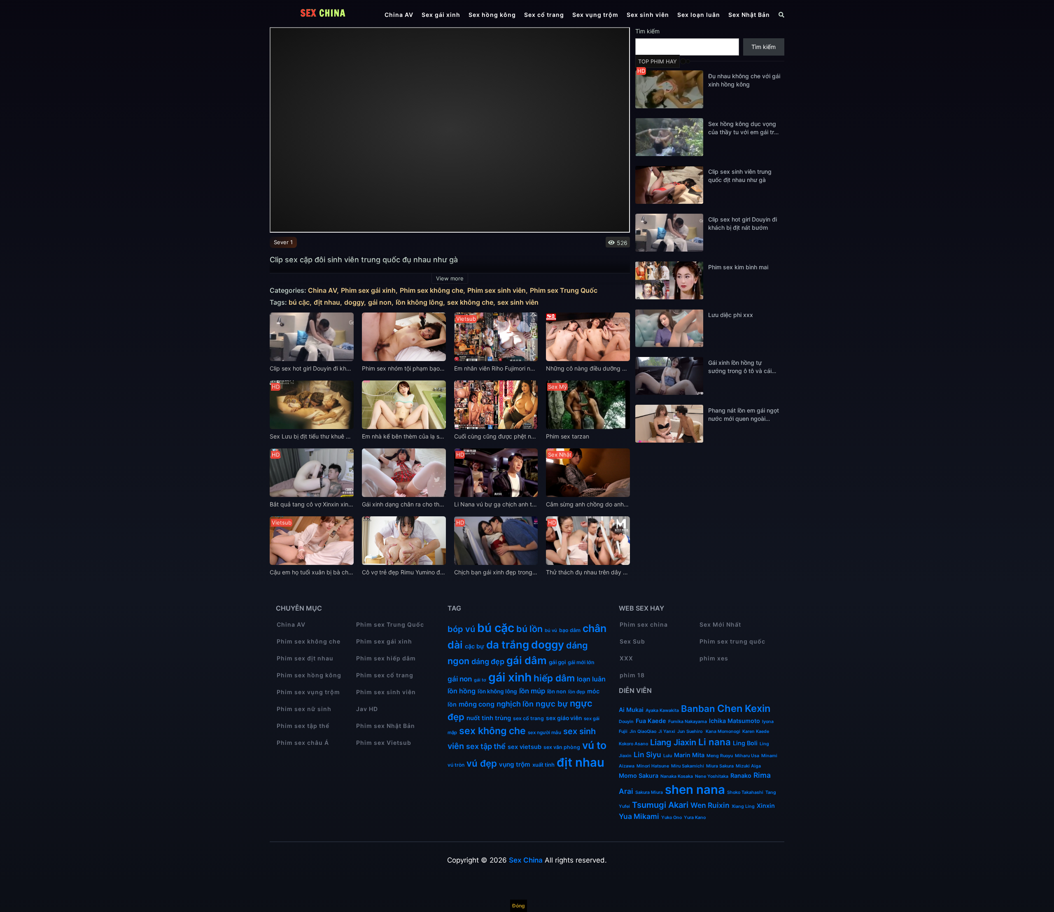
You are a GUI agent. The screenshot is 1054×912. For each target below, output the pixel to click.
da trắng (507, 644)
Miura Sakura (720, 766)
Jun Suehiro (690, 731)
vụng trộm (514, 764)
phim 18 (632, 675)
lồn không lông (419, 302)
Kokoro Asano (633, 743)
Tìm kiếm (647, 31)
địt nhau (327, 302)
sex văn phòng (561, 747)
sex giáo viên (564, 718)
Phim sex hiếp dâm (386, 658)
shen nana (695, 789)
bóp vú (461, 629)
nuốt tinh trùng (488, 718)
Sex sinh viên (648, 14)
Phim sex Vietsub (383, 742)
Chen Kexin (743, 708)
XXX (626, 658)
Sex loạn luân (698, 14)
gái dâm (526, 660)
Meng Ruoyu (720, 755)
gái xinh (510, 677)
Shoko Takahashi (745, 792)
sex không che (470, 302)
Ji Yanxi (666, 731)
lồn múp (532, 691)
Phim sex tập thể (303, 725)
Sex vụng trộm (595, 14)
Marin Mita (689, 754)
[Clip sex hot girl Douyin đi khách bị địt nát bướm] (669, 233)
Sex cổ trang (544, 14)
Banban (698, 708)
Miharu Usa (747, 755)
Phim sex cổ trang (384, 675)
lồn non (556, 691)
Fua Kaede (651, 720)
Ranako (740, 775)
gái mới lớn (581, 662)
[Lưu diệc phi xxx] (669, 328)
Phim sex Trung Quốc (563, 290)
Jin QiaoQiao (643, 731)
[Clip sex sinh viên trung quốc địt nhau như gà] (669, 185)
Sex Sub (632, 641)
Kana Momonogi (723, 731)
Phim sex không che (431, 290)
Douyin (626, 721)
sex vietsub (524, 747)
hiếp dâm (554, 677)
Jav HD (367, 708)
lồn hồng (462, 691)
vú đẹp (481, 763)
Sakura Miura (649, 792)
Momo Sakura (638, 775)
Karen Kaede (755, 731)
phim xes (714, 658)
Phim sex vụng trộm (308, 691)
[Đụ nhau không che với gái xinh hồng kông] (669, 89)
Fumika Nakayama (687, 721)
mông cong (476, 704)
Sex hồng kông (492, 14)
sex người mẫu (544, 732)
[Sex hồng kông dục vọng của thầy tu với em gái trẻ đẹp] (669, 137)
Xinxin (766, 805)
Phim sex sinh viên (496, 290)
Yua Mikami (639, 816)
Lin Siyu (647, 754)
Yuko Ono (671, 817)
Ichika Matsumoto (734, 720)
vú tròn (456, 765)
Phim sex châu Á (303, 742)
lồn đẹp (576, 692)
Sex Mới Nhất (720, 624)
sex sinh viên (518, 302)
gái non (380, 302)
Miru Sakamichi (687, 766)
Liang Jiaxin (673, 742)
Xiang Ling (743, 806)
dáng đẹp (487, 661)
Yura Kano (695, 817)
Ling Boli (745, 742)
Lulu (667, 755)
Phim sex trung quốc (732, 641)
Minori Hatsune (653, 766)
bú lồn (529, 628)
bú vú (551, 630)
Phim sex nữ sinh (304, 708)
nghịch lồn (515, 704)
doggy (354, 302)
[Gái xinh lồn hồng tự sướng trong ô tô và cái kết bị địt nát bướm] (669, 376)
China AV (399, 14)
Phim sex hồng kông (309, 675)
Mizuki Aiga (748, 766)
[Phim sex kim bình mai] (669, 280)
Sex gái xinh (441, 14)
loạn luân (591, 679)
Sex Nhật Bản (749, 14)
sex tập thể (486, 746)
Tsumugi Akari (660, 805)
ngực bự (552, 704)
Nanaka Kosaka (676, 776)
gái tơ (480, 680)
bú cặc (299, 302)
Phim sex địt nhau (305, 658)
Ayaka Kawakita (662, 710)
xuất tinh (543, 764)
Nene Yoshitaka (711, 776)
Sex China (526, 860)
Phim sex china (644, 624)
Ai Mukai (631, 709)
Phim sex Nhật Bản (385, 725)
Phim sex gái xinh (368, 290)
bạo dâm (570, 630)
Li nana (714, 742)
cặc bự (474, 646)
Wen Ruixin (710, 805)
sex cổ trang (528, 718)
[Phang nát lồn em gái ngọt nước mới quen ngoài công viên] (669, 424)
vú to (594, 745)
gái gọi (557, 662)
